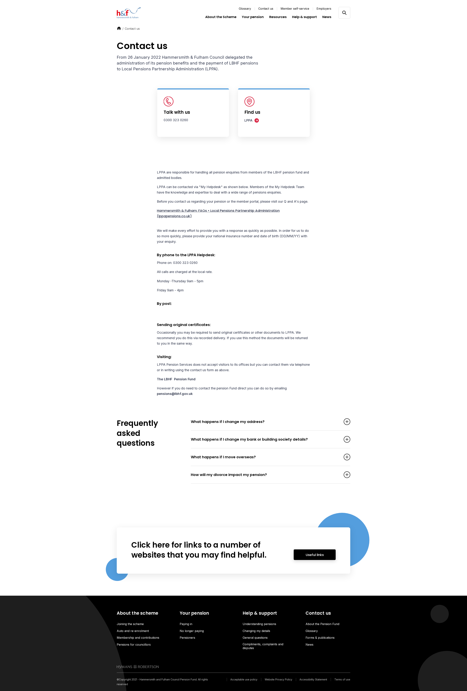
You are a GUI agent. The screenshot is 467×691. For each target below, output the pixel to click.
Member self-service (295, 8)
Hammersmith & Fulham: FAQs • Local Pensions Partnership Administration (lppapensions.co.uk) (218, 213)
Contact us (265, 8)
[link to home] (119, 28)
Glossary (245, 8)
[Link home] (139, 12)
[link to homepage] (138, 667)
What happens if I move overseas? (223, 457)
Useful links (315, 555)
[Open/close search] (344, 13)
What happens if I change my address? (228, 421)
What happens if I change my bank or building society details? (249, 439)
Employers (324, 8)
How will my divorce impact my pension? (229, 474)
